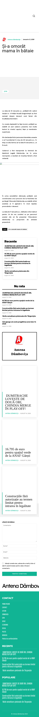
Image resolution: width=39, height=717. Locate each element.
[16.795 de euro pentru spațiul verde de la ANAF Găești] (19, 432)
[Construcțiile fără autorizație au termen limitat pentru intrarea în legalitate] (19, 479)
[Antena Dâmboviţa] (4, 39)
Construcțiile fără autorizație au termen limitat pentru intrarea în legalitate (17, 263)
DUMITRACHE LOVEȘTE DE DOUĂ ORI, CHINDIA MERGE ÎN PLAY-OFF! (19, 247)
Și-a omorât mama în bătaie (18, 229)
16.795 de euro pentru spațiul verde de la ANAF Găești (19, 254)
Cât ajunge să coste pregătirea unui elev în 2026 (19, 322)
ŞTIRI (5, 91)
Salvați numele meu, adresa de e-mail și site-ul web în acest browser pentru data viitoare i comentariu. (18, 565)
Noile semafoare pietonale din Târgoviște (16, 272)
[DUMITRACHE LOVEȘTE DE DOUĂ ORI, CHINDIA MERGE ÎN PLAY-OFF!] (19, 379)
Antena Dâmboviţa (13, 40)
